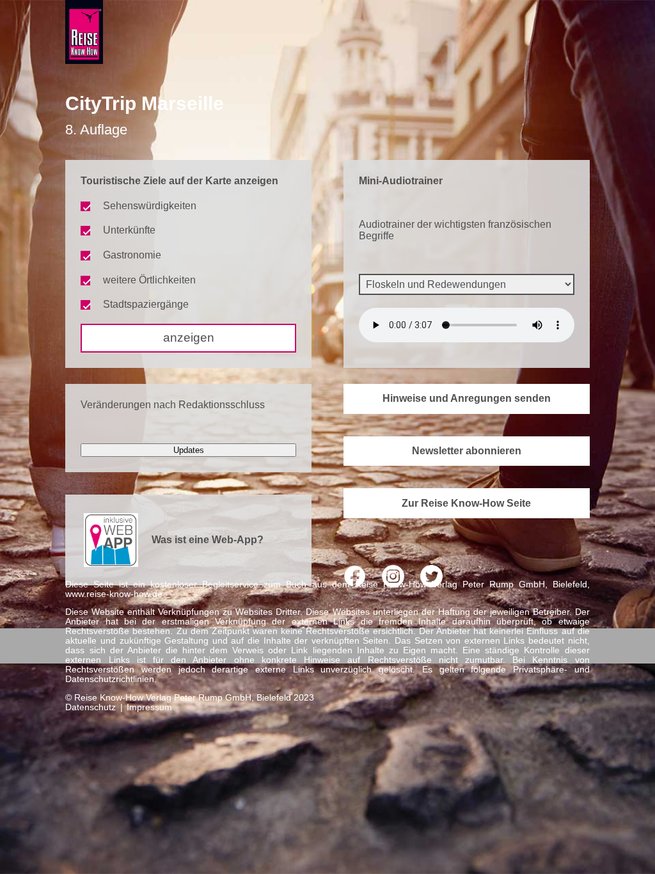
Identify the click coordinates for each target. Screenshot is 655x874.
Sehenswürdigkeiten (149, 205)
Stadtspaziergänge (146, 304)
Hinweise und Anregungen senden (467, 398)
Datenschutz (90, 707)
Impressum (149, 707)
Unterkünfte (129, 230)
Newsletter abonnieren (466, 450)
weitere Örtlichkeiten (149, 279)
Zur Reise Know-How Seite (466, 503)
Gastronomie (132, 255)
